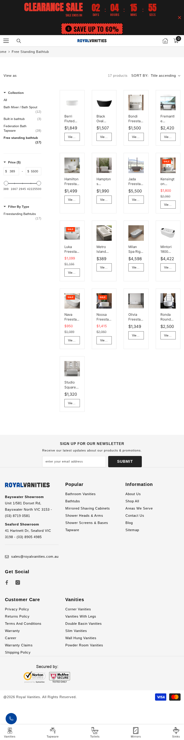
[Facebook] (6, 582)
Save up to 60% (96, 29)
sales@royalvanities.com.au (35, 556)
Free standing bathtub (30, 52)
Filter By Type (18, 206)
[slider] (6, 183)
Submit (125, 461)
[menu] (6, 40)
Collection (16, 93)
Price (14, 162)
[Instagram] (17, 582)
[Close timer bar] (179, 17)
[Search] (19, 41)
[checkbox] (22, 216)
